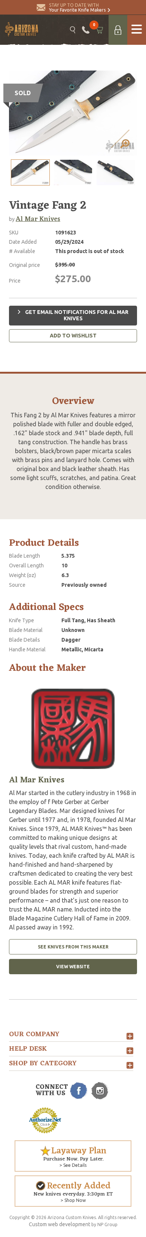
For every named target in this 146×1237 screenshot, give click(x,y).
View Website (73, 966)
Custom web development (59, 1224)
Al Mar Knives (38, 219)
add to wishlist (73, 336)
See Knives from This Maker (73, 946)
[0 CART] (99, 30)
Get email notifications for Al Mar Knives (76, 315)
